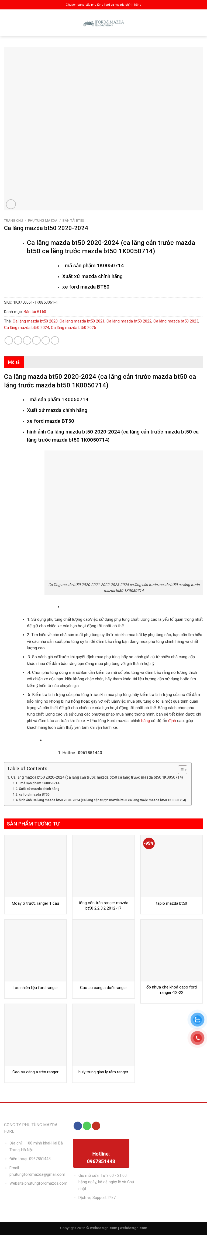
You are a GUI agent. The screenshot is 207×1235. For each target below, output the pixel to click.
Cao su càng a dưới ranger (103, 987)
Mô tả (14, 362)
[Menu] (8, 23)
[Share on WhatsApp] (9, 340)
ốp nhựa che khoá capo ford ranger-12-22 (171, 990)
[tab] (14, 362)
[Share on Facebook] (18, 340)
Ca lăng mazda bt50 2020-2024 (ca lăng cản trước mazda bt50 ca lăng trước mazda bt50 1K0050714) (97, 777)
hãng (145, 720)
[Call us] (87, 1126)
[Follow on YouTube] (96, 1126)
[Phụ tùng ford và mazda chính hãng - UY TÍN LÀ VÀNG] (103, 23)
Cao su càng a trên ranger (35, 1072)
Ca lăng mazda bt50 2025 (73, 327)
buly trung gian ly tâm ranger (103, 1072)
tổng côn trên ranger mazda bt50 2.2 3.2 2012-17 (103, 905)
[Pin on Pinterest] (46, 340)
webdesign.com (133, 1228)
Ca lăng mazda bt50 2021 (82, 321)
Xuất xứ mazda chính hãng (39, 789)
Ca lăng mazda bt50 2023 (175, 321)
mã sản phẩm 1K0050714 (39, 783)
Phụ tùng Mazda (42, 220)
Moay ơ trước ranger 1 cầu (35, 903)
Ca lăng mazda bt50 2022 (128, 321)
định (171, 720)
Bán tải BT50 (73, 220)
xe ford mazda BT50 (34, 794)
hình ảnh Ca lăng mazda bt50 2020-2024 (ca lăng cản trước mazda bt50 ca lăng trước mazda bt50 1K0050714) (102, 800)
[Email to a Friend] (36, 340)
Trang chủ (13, 220)
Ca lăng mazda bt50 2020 (35, 321)
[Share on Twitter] (27, 340)
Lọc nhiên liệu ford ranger (35, 987)
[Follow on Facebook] (78, 1126)
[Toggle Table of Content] (180, 769)
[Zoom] (11, 204)
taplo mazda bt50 (171, 903)
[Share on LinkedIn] (55, 340)
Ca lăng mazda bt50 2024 (26, 327)
